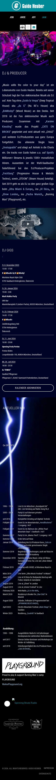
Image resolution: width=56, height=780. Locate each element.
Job (12, 17)
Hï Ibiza (44, 189)
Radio (22, 27)
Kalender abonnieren (28, 388)
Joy (34, 17)
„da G (21, 105)
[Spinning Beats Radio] (25, 703)
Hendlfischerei (45, 522)
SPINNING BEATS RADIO (28, 603)
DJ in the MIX (33, 590)
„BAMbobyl (7, 110)
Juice (22, 17)
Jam (44, 17)
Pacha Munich (34, 194)
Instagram (28, 27)
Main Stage (44, 607)
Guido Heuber (28, 6)
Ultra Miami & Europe (21, 189)
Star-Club (41, 594)
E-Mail (33, 27)
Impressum (49, 768)
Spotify (50, 152)
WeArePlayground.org (12, 684)
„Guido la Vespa (30, 100)
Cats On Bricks (24, 649)
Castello (30, 613)
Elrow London (10, 194)
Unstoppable (9, 147)
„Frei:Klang (7, 173)
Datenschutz (45, 773)
